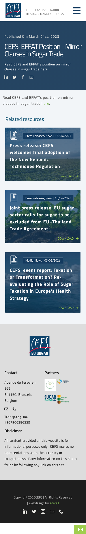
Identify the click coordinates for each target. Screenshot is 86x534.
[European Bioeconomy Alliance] (63, 381)
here (45, 103)
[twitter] (15, 77)
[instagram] (43, 511)
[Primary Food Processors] (63, 396)
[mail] (32, 77)
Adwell (54, 503)
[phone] (14, 409)
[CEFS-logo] (14, 3)
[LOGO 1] (50, 381)
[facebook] (23, 77)
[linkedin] (6, 77)
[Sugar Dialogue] (50, 396)
